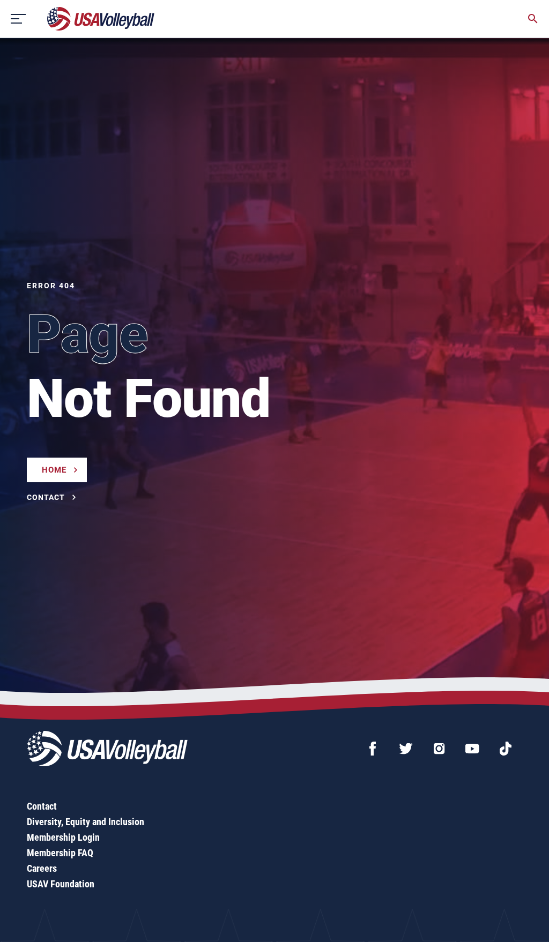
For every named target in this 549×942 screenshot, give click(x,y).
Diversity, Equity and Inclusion (85, 821)
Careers (42, 868)
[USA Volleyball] (101, 19)
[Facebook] (373, 748)
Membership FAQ (60, 852)
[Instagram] (439, 748)
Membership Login (63, 837)
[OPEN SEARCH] (533, 19)
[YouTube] (472, 748)
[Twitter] (406, 748)
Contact (42, 806)
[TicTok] (506, 748)
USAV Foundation (60, 883)
